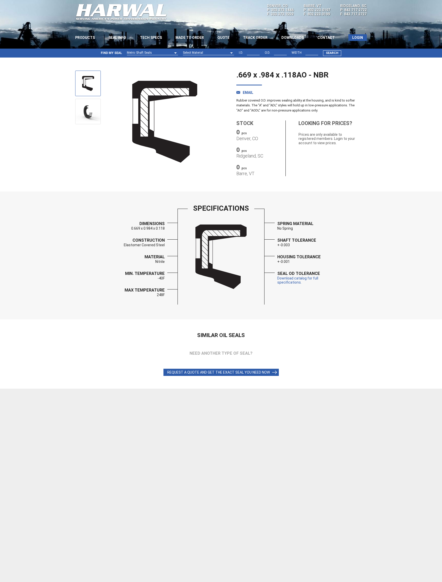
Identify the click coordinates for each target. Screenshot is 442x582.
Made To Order (189, 38)
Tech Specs (151, 38)
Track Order (255, 38)
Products (85, 38)
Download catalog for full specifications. (297, 280)
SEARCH (332, 53)
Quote (223, 38)
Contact (326, 38)
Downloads (292, 38)
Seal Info (117, 38)
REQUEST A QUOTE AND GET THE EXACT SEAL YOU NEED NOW (218, 372)
